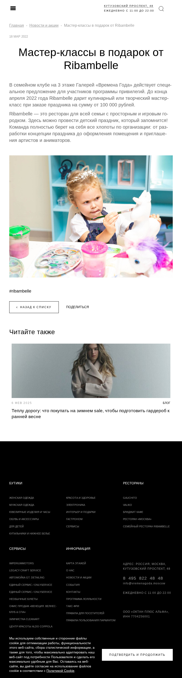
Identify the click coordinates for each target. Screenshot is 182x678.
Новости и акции (78, 577)
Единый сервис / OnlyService (30, 592)
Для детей (16, 526)
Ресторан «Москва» (137, 519)
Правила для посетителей (85, 613)
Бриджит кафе (133, 512)
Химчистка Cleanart (24, 619)
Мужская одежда (21, 504)
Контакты (73, 592)
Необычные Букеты (23, 599)
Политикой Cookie (60, 671)
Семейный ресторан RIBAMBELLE (146, 526)
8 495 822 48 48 (143, 578)
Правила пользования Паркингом (90, 620)
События (73, 584)
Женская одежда (21, 497)
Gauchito (130, 497)
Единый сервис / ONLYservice (30, 584)
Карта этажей (76, 563)
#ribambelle (20, 291)
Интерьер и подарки (81, 512)
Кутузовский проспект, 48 (128, 5)
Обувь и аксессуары (24, 519)
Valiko (127, 504)
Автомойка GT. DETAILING (27, 577)
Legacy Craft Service (25, 570)
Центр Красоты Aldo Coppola (30, 626)
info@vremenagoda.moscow (144, 583)
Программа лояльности (83, 599)
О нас (70, 570)
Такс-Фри (72, 606)
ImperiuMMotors (21, 563)
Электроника (75, 504)
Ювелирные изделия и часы (29, 512)
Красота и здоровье (81, 497)
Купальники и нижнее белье (29, 533)
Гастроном (74, 519)
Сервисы (72, 526)
